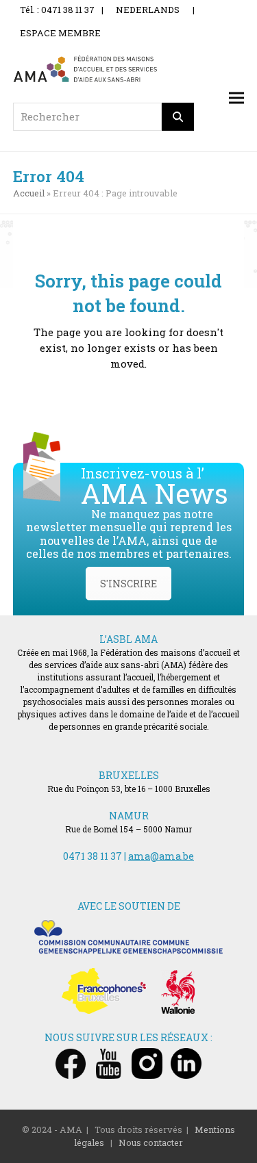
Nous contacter (151, 1142)
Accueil (29, 193)
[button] (236, 97)
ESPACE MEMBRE (60, 33)
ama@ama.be (161, 855)
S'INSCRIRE (128, 583)
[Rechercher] (178, 117)
